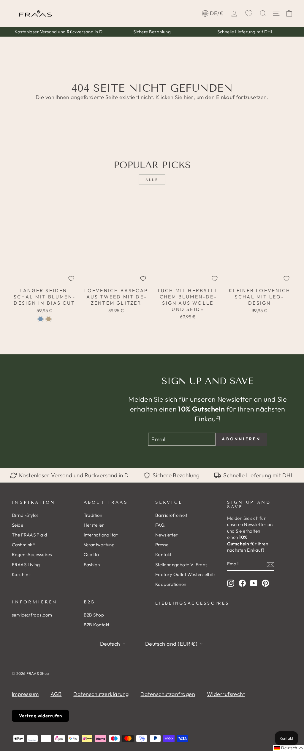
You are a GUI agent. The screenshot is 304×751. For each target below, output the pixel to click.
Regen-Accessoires (32, 554)
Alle (151, 179)
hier (189, 97)
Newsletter (166, 535)
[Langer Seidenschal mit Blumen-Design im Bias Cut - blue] (40, 319)
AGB (55, 694)
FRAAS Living (26, 564)
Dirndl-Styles (25, 515)
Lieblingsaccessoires (188, 603)
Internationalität (101, 535)
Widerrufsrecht (226, 694)
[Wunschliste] (248, 13)
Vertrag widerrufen (40, 716)
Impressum (25, 694)
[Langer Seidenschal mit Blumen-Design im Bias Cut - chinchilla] (48, 319)
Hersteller (94, 525)
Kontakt (163, 554)
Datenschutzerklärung (101, 694)
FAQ (159, 525)
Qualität (92, 554)
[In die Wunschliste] (71, 278)
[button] (288, 748)
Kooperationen (170, 584)
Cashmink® (23, 544)
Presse (162, 544)
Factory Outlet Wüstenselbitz (185, 574)
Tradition (93, 515)
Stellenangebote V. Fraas (181, 564)
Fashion (92, 564)
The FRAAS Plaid (29, 535)
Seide (17, 525)
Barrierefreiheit (171, 515)
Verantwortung (99, 544)
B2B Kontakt (97, 625)
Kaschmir (21, 574)
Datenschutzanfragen (167, 694)
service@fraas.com (32, 615)
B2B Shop (94, 615)
